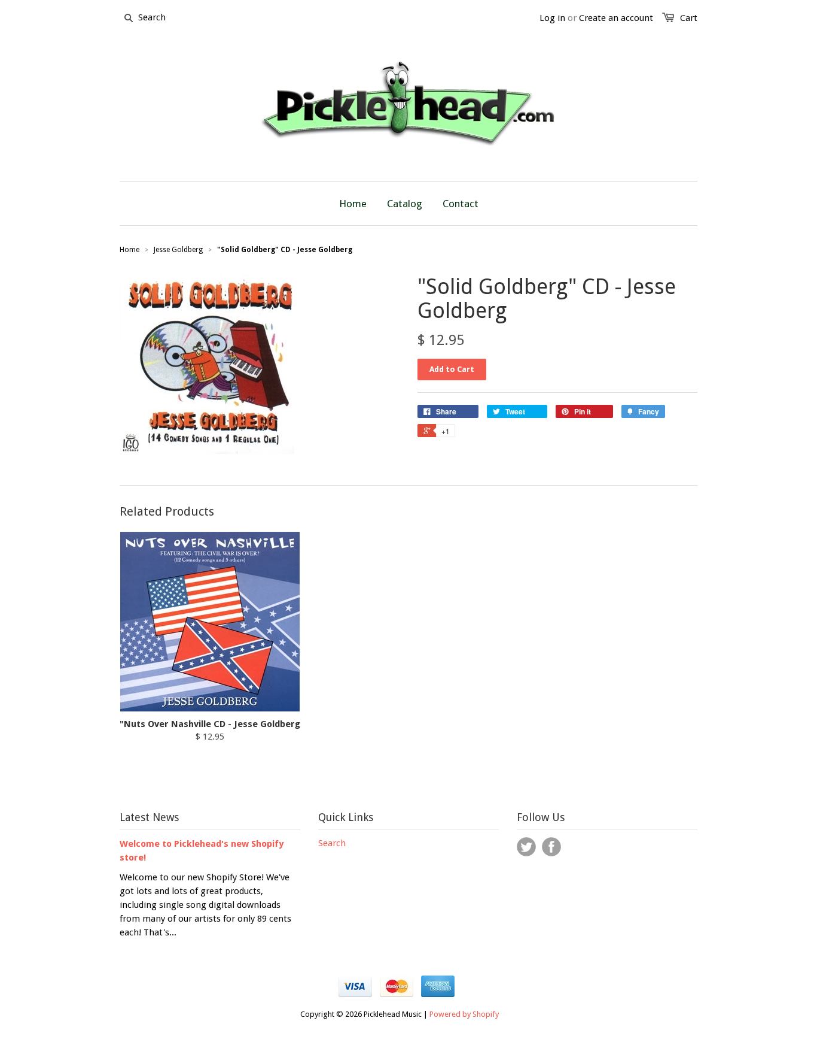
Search (332, 843)
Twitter (526, 846)
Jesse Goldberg (178, 250)
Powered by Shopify (464, 1014)
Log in (552, 18)
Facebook (551, 846)
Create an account (616, 18)
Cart (688, 18)
